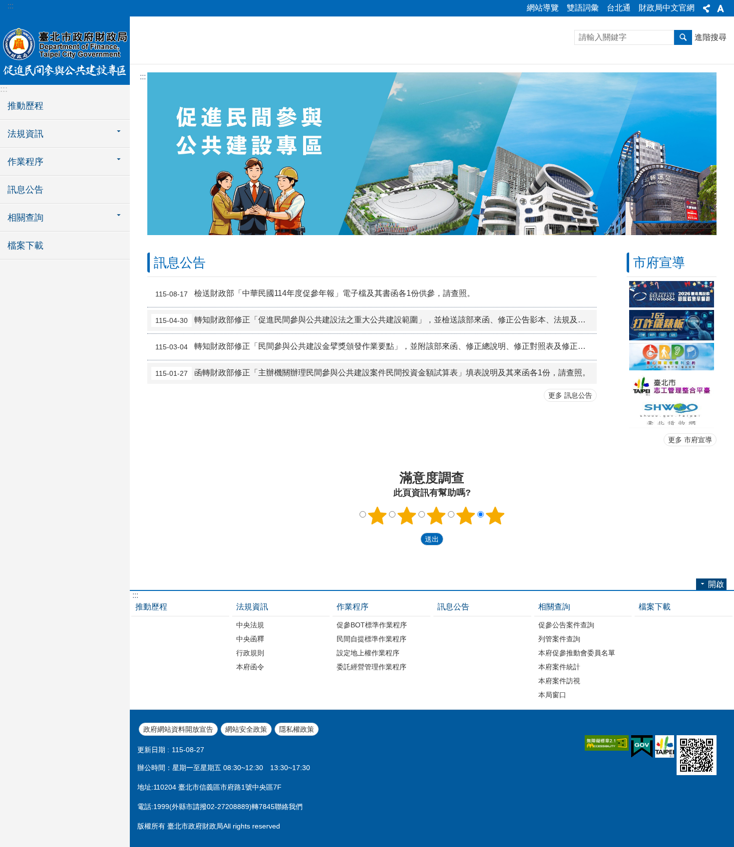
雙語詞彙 (583, 7)
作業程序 (352, 606)
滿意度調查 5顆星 (495, 515)
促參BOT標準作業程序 (372, 625)
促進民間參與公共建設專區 (65, 50)
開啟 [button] (716, 584)
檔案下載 (25, 246)
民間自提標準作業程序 (371, 639)
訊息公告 (25, 190)
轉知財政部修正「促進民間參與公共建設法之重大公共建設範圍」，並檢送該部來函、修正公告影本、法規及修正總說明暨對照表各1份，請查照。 (376, 320)
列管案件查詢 (559, 639)
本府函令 (250, 667)
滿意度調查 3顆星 (436, 515)
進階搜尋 (711, 37)
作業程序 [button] (25, 162)
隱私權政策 (296, 729)
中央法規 (250, 625)
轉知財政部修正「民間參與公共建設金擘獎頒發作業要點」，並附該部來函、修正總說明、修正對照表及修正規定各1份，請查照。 (376, 346)
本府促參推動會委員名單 (576, 653)
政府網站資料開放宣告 (178, 729)
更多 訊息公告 (570, 395)
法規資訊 (252, 606)
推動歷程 (25, 106)
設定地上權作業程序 (368, 653)
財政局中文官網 (667, 7)
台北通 (619, 7)
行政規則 (250, 653)
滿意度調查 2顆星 (406, 515)
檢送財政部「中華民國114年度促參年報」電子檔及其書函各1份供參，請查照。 (315, 293)
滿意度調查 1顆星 (377, 515)
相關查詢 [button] (25, 218)
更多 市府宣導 (690, 440)
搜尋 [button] (683, 37)
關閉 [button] (707, 8)
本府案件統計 (559, 667)
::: (10, 5)
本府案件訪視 (559, 681)
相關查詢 (554, 606)
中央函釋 (250, 639)
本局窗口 (552, 695)
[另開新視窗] (671, 294)
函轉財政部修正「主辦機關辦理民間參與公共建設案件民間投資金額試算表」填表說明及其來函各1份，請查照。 (372, 373)
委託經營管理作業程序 (371, 667)
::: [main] (143, 76)
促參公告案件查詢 (566, 625)
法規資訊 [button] (25, 134)
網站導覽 (543, 7)
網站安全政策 (246, 729)
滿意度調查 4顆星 (465, 515)
